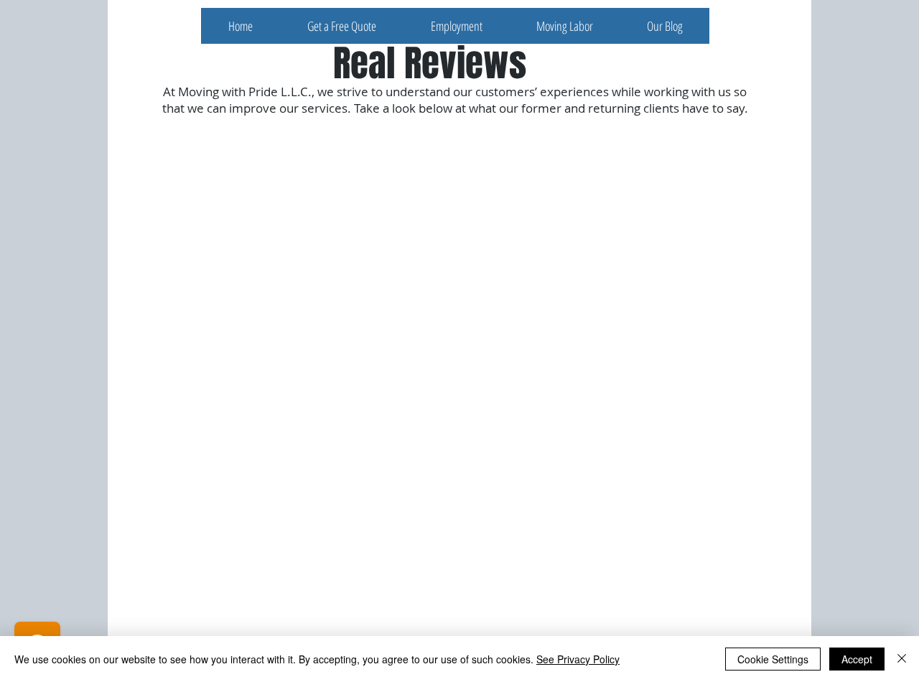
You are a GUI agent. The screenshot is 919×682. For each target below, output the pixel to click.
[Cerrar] (901, 659)
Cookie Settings (772, 659)
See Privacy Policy (578, 659)
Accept (856, 659)
